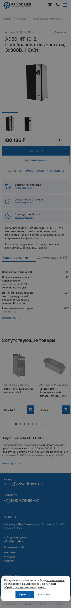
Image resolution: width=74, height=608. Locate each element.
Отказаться (45, 594)
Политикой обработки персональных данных (30, 585)
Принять (24, 594)
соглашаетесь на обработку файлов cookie (34, 582)
